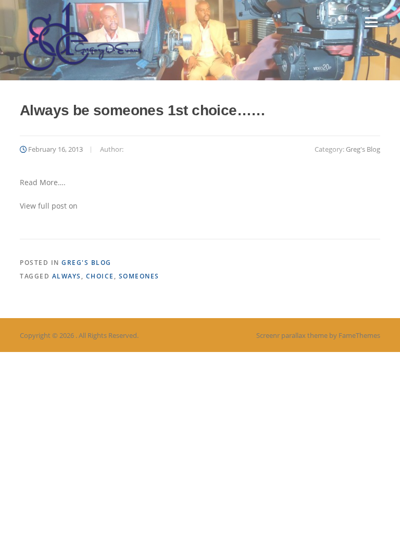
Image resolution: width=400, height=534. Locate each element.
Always (66, 276)
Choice (100, 276)
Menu (371, 22)
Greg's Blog (363, 149)
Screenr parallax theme (292, 335)
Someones (139, 276)
